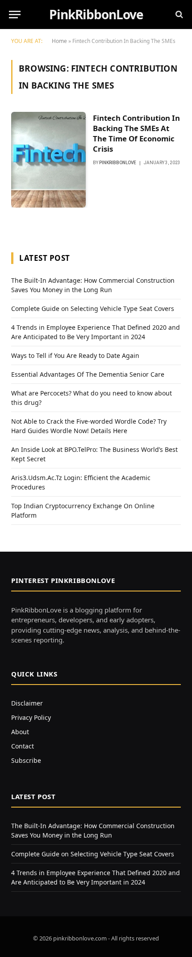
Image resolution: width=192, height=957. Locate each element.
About (20, 731)
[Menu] (15, 14)
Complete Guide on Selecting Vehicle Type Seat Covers (92, 308)
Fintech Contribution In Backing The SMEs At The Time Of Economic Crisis (136, 133)
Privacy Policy (31, 717)
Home (59, 41)
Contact (22, 746)
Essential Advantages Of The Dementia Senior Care (87, 374)
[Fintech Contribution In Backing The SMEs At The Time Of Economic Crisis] (48, 160)
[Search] (178, 14)
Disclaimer (27, 703)
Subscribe (26, 760)
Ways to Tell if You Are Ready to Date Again (75, 355)
